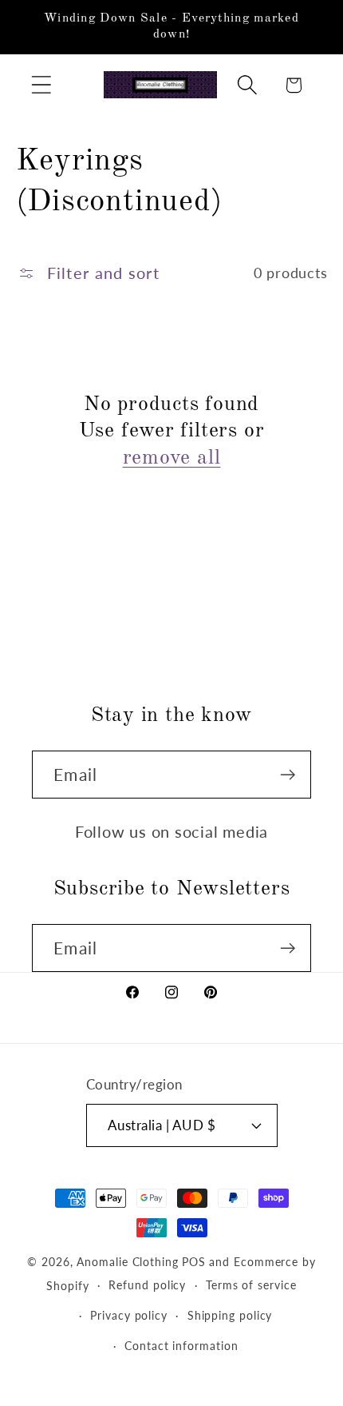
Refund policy (147, 1285)
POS (194, 1262)
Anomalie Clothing (127, 1262)
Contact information (181, 1345)
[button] (41, 85)
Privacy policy (129, 1315)
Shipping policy (230, 1315)
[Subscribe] (287, 775)
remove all (172, 458)
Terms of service (251, 1285)
